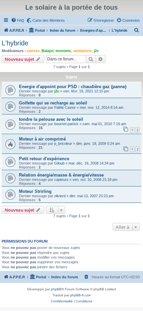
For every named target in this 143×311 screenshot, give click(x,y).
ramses (33, 51)
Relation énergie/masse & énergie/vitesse (61, 175)
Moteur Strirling (35, 191)
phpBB (56, 289)
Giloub (59, 163)
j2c (96, 51)
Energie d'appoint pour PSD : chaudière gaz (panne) (72, 86)
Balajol (48, 51)
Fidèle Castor (65, 107)
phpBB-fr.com (80, 295)
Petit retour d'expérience (44, 158)
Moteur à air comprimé (42, 138)
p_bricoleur (63, 143)
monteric (63, 51)
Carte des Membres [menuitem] (49, 20)
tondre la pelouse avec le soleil (51, 119)
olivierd (60, 196)
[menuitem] (17, 20)
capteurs (61, 180)
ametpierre (82, 51)
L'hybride (15, 43)
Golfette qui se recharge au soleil (53, 102)
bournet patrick (66, 124)
